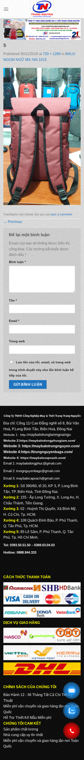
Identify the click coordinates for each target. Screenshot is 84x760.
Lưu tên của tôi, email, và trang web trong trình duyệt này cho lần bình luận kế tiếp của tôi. (41, 368)
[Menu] (6, 9)
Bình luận (17, 262)
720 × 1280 (52, 54)
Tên (13, 300)
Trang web (17, 341)
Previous (12, 222)
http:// (24, 435)
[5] (42, 136)
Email (14, 321)
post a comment (61, 214)
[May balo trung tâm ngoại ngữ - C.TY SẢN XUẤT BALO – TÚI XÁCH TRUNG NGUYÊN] (42, 9)
